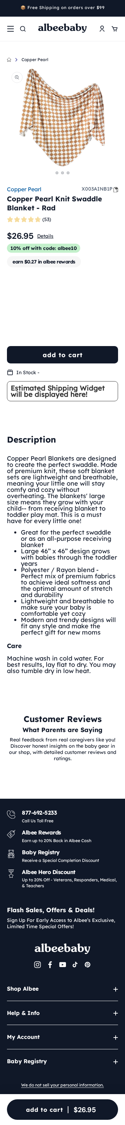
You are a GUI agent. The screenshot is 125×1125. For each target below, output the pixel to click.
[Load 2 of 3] (62, 172)
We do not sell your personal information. (62, 1085)
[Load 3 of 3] (68, 172)
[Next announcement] (115, 8)
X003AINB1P (97, 189)
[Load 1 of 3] (57, 172)
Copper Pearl (35, 59)
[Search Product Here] (22, 28)
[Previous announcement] (9, 8)
